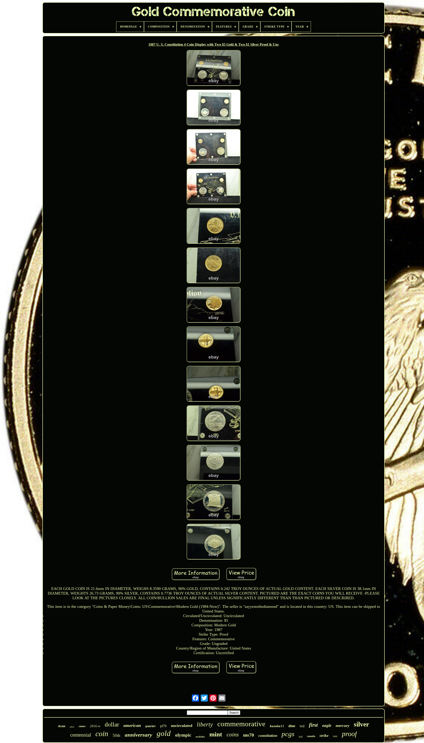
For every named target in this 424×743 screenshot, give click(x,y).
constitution (267, 736)
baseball (277, 726)
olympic (183, 735)
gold (164, 733)
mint (215, 734)
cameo (82, 726)
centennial (80, 735)
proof (349, 734)
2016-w (95, 726)
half (302, 726)
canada (311, 736)
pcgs (288, 734)
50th (116, 735)
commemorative (241, 724)
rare (335, 736)
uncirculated (181, 725)
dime (291, 726)
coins (233, 734)
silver (361, 724)
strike (324, 736)
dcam (61, 726)
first (313, 725)
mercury (342, 725)
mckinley (200, 736)
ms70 (248, 735)
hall (301, 736)
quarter (150, 726)
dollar (112, 724)
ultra (72, 727)
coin (101, 734)
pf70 (163, 726)
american (132, 725)
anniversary (138, 735)
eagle (326, 725)
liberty (205, 724)
